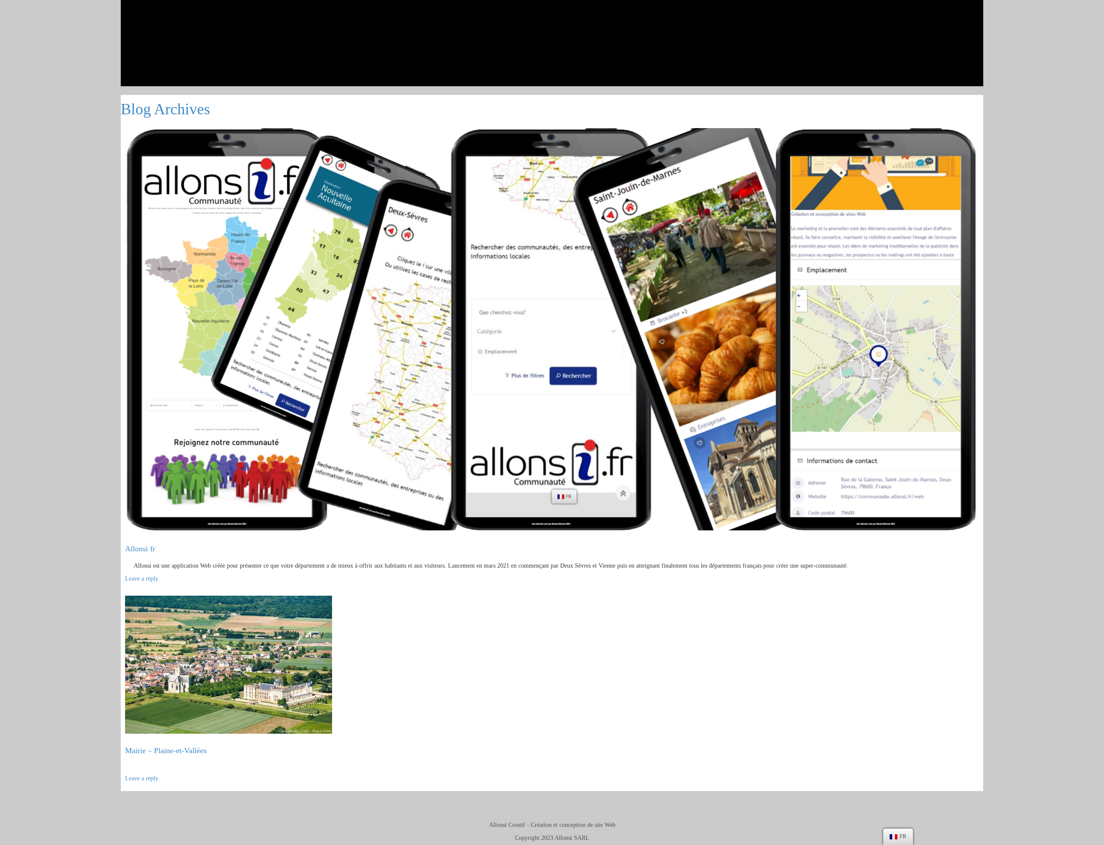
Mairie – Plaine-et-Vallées (166, 750)
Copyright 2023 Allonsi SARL (552, 838)
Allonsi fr (140, 548)
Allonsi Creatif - (509, 825)
